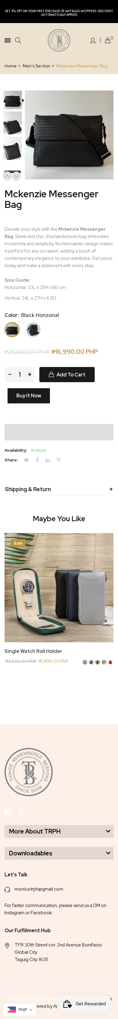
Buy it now (28, 395)
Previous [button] (7, 176)
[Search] (18, 40)
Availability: (16, 450)
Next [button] (16, 176)
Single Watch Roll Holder (33, 651)
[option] (14, 100)
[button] (59, 432)
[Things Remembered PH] (59, 40)
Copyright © (48, 999)
